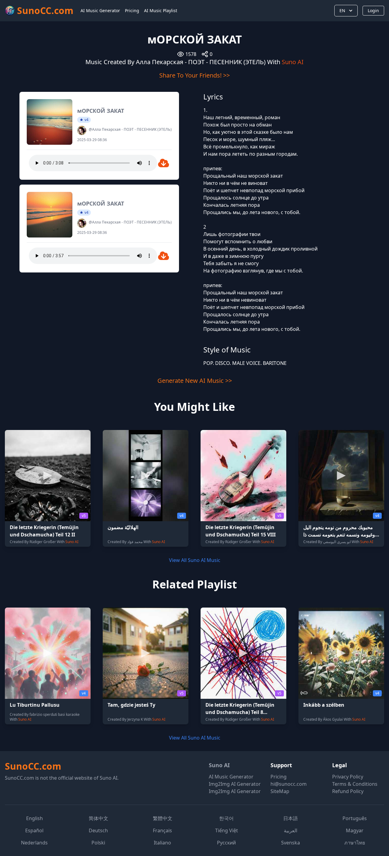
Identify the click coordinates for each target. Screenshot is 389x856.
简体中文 (98, 818)
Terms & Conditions (354, 784)
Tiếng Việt (226, 830)
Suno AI (293, 62)
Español (34, 830)
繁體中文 (162, 818)
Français (162, 830)
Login (373, 10)
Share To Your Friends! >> (194, 75)
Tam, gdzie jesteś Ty (131, 705)
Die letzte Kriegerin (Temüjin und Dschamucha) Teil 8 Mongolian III (239, 712)
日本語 (290, 818)
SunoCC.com (33, 766)
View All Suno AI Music (194, 560)
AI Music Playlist (160, 10)
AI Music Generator (100, 10)
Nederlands (34, 842)
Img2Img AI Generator (235, 784)
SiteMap (279, 791)
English (34, 818)
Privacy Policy (347, 776)
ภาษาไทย (354, 842)
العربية (290, 830)
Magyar (354, 830)
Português (355, 818)
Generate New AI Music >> (194, 380)
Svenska (290, 842)
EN (342, 10)
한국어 (226, 818)
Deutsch (98, 830)
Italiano (162, 842)
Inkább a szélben (323, 705)
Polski (98, 842)
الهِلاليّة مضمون (123, 527)
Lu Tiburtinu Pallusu (35, 705)
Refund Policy (347, 791)
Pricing (132, 10)
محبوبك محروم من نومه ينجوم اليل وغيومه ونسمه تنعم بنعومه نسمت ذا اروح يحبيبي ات (339, 534)
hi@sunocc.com (288, 784)
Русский (226, 842)
